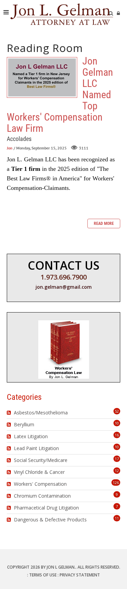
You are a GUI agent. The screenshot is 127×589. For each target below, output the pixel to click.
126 (116, 482)
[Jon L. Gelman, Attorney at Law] (61, 13)
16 (117, 435)
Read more (104, 223)
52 (117, 411)
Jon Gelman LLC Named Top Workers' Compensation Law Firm (42, 77)
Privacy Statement (80, 575)
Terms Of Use (43, 575)
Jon (10, 147)
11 (117, 518)
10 (117, 423)
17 (117, 458)
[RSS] (10, 412)
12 (117, 470)
